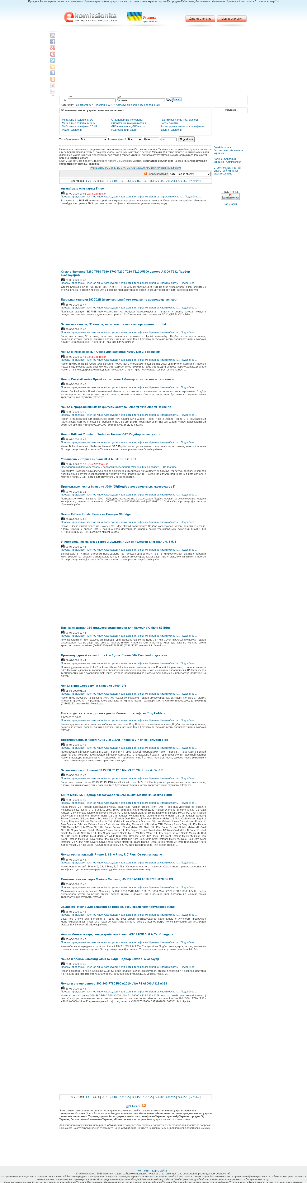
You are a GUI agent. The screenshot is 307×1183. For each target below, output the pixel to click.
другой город (150, 21)
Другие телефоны (171, 129)
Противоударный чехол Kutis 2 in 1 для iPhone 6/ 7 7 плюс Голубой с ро (114, 739)
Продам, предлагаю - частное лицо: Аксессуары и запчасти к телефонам (104, 196)
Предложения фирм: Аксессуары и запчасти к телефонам (95, 467)
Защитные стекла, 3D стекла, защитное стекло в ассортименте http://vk (114, 324)
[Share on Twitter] (52, 60)
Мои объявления (231, 18)
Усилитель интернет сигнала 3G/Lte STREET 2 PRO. (99, 459)
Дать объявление (200, 18)
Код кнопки (230, 204)
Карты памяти (169, 123)
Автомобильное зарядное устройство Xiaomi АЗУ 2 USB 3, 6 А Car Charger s (117, 934)
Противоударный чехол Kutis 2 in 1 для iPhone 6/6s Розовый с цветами (114, 655)
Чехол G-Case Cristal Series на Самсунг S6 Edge (96, 514)
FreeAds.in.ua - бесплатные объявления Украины (229, 150)
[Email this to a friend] (52, 91)
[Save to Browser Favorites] (52, 66)
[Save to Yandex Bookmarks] (52, 85)
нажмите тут (262, 1179)
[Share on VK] (52, 72)
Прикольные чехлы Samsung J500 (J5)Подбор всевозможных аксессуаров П (118, 486)
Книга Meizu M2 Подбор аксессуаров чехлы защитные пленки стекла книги (116, 794)
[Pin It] (52, 54)
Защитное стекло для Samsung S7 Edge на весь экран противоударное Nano (118, 906)
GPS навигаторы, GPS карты (128, 126)
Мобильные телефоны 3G (77, 119)
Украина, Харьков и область (165, 196)
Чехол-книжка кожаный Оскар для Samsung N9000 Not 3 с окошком (110, 351)
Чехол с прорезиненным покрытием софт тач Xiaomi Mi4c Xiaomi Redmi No (116, 406)
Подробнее (191, 196)
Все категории (83, 105)
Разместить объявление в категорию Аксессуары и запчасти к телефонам (135, 168)
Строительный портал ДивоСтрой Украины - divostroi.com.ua (227, 170)
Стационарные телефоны (127, 119)
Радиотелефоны (72, 129)
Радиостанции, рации (124, 129)
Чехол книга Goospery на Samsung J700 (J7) (93, 685)
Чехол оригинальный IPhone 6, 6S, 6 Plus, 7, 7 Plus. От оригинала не (111, 854)
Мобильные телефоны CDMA (79, 126)
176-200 (159, 180)
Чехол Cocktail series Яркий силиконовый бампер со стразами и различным (117, 379)
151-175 (148, 180)
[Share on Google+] (52, 47)
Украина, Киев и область (163, 283)
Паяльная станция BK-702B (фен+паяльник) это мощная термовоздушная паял (119, 299)
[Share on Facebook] (52, 41)
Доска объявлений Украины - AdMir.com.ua (227, 160)
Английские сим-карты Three (82, 188)
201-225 (171, 180)
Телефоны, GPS (103, 105)
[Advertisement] (153, 61)
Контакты (144, 1170)
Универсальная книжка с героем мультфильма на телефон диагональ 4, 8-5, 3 (118, 541)
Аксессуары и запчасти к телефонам (138, 105)
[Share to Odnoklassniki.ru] (52, 79)
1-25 (88, 180)
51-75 (104, 180)
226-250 (182, 180)
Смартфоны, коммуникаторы (128, 123)
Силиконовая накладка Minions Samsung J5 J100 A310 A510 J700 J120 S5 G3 (117, 879)
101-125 (125, 180)
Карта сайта (159, 1170)
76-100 (114, 180)
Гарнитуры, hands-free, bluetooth (180, 119)
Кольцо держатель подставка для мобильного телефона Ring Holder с (113, 713)
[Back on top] (52, 35)
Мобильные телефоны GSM (78, 123)
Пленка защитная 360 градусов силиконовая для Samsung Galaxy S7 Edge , (116, 627)
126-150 (136, 180)
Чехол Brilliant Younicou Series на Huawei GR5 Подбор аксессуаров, (111, 434)
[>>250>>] (194, 180)
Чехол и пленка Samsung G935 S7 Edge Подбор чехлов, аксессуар (110, 959)
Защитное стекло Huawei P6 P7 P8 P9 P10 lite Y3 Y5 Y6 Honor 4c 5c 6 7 (112, 770)
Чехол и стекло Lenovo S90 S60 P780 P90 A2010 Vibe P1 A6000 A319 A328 (114, 983)
